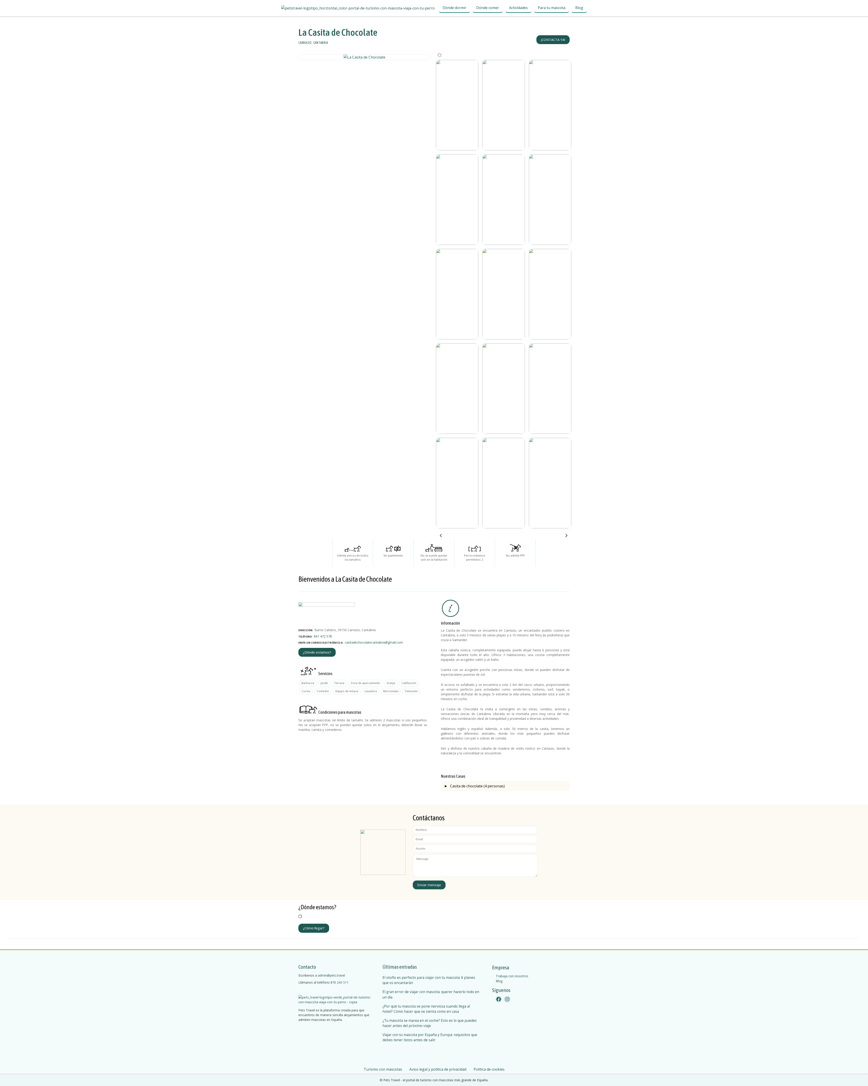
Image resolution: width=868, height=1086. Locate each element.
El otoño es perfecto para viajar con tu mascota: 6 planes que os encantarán (428, 980)
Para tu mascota (551, 7)
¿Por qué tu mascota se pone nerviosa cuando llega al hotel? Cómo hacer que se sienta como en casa (426, 1009)
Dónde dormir (454, 7)
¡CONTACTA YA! (553, 39)
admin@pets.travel (331, 975)
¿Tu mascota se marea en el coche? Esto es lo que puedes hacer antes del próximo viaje (429, 1023)
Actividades (518, 7)
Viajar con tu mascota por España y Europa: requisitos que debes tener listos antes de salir (429, 1037)
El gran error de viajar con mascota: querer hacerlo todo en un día (430, 994)
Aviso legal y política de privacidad (437, 1069)
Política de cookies (489, 1069)
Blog (579, 7)
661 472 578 (323, 636)
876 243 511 (339, 982)
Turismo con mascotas (383, 1069)
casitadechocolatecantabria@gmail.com (374, 642)
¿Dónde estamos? (317, 652)
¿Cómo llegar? (314, 928)
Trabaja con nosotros (512, 976)
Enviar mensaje (429, 885)
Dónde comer (487, 7)
